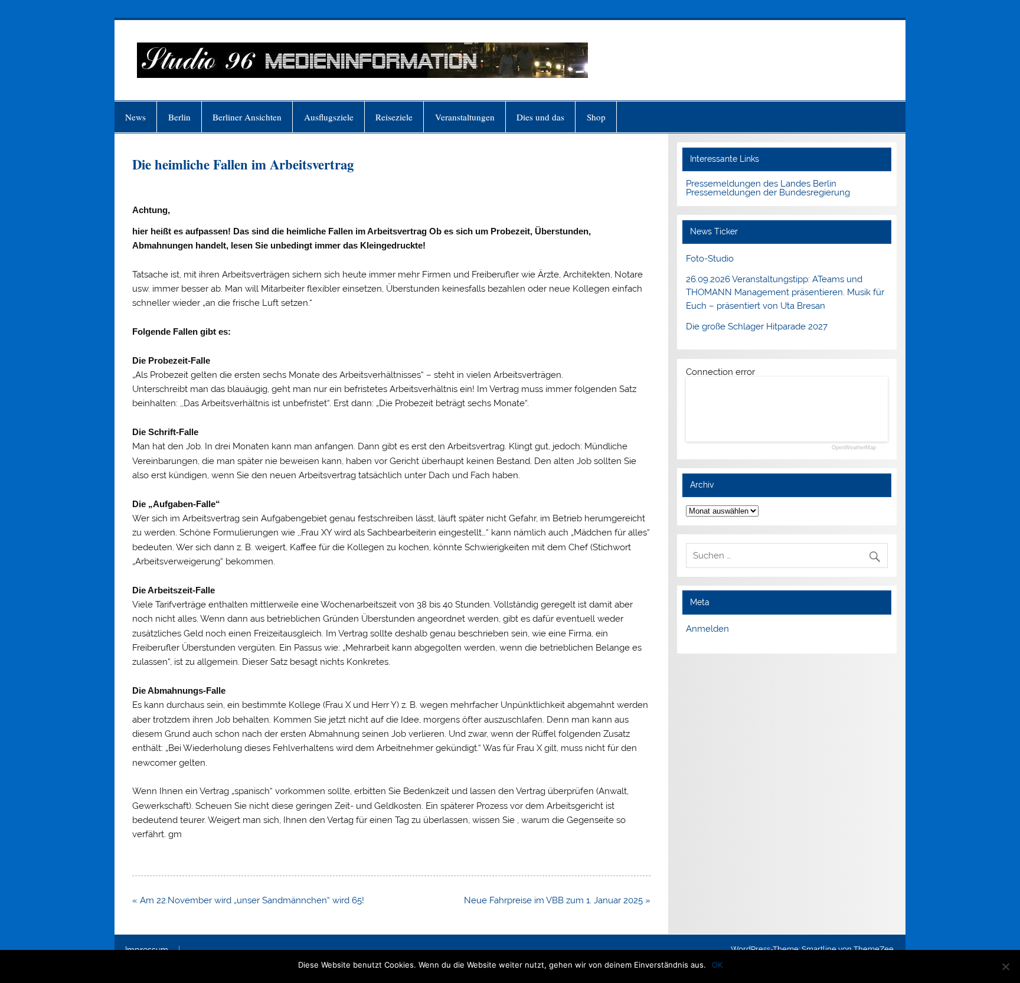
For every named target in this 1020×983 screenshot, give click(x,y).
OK (717, 964)
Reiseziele (394, 117)
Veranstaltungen (465, 117)
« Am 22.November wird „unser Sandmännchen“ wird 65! (248, 900)
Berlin (179, 117)
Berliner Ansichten (247, 117)
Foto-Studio (710, 258)
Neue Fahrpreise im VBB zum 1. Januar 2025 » (557, 900)
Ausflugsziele (329, 117)
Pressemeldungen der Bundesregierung (768, 192)
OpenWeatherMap (854, 447)
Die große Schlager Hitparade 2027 (757, 326)
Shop (596, 117)
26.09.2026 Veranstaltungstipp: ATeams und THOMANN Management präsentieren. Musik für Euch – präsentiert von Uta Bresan (785, 293)
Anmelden (707, 628)
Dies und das (540, 117)
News (135, 117)
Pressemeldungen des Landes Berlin (761, 183)
